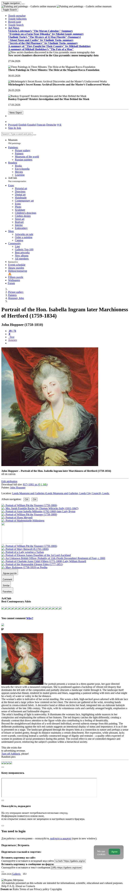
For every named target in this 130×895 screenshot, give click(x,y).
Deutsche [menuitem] (51, 124)
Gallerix (16, 873)
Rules (16, 889)
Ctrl (26, 499)
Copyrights (56, 889)
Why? (29, 618)
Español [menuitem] (31, 124)
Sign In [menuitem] (12, 127)
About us (20, 886)
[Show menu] (23, 3)
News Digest (15, 112)
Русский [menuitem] (13, 124)
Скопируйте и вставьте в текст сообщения (25, 867)
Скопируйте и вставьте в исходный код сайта (27, 860)
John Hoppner (17, 487)
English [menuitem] (22, 124)
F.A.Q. (11, 886)
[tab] (12, 330)
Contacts (30, 886)
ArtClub (17, 179)
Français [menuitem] (41, 124)
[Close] (34, 134)
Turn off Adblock (10, 753)
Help (4, 886)
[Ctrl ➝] (29, 546)
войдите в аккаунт (60, 838)
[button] (17, 15)
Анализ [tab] (12, 340)
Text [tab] (11, 337)
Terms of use (26, 889)
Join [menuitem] (19, 127)
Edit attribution (9, 481)
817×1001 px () (35, 484)
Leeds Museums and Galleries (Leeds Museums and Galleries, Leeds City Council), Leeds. (61, 493)
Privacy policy (42, 889)
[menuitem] (59, 124)
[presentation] (68, 343)
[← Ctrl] (22, 520)
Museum (14, 141)
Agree (114, 851)
